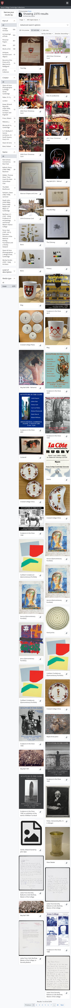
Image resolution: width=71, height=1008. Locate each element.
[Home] (3, 3)
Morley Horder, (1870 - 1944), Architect (8, 262)
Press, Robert (8, 118)
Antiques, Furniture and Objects (8, 55)
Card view (36, 30)
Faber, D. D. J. (8, 97)
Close (29, 11)
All (3, 25)
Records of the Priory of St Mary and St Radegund (8, 63)
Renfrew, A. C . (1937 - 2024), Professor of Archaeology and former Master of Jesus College (8, 220)
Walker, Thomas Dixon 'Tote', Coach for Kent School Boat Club (8, 179)
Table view (45, 30)
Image (8, 286)
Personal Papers (8, 41)
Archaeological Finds (8, 35)
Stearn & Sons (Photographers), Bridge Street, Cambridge (8, 89)
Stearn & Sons (8, 143)
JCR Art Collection (8, 71)
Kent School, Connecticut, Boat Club (8, 162)
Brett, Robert (8, 146)
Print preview (25, 30)
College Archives (8, 30)
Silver (8, 45)
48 (57, 1005)
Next (62, 1005)
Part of (5, 21)
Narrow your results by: (9, 13)
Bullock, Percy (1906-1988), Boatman (8, 170)
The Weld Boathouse (8, 188)
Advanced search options (30, 25)
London (8, 101)
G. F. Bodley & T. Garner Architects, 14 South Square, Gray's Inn (8, 135)
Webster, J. (8, 122)
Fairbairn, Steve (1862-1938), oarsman (8, 195)
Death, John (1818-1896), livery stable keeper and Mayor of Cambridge (8, 205)
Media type (7, 278)
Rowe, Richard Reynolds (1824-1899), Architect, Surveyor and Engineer (8, 109)
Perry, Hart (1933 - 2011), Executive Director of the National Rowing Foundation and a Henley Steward (8, 238)
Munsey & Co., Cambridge (8, 126)
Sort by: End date (46, 33)
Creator (6, 78)
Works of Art (8, 49)
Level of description (7, 271)
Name (5, 152)
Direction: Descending (61, 33)
